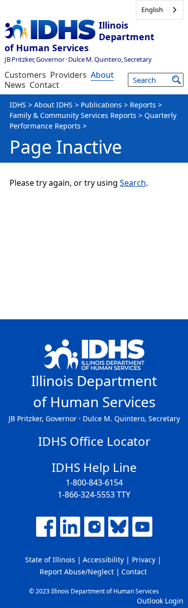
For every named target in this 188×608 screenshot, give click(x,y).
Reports (143, 104)
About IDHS (53, 104)
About (102, 74)
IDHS (18, 104)
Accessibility (103, 559)
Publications (101, 104)
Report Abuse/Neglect (77, 571)
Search (133, 182)
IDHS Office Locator (94, 441)
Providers (68, 74)
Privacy (143, 559)
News (15, 84)
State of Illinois (50, 559)
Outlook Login (160, 600)
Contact (44, 84)
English (152, 9)
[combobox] (159, 10)
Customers (25, 74)
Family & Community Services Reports (73, 115)
